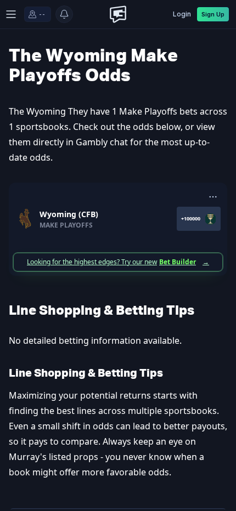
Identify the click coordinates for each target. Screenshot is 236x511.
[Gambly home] (118, 14)
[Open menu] (11, 14)
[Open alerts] (64, 14)
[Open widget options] (213, 197)
